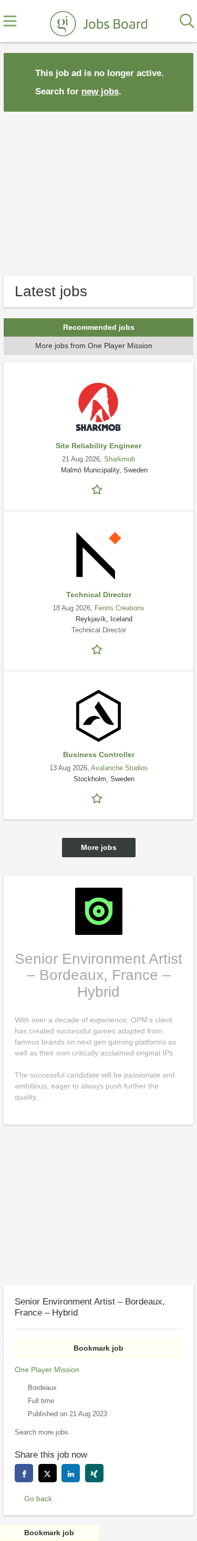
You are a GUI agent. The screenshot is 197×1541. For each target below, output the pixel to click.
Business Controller (98, 754)
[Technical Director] (98, 556)
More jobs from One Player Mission (93, 345)
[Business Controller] (98, 715)
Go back (38, 1498)
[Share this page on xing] (94, 1473)
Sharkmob (119, 459)
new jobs (100, 91)
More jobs (99, 847)
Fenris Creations (119, 608)
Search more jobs (41, 1432)
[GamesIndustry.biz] (98, 21)
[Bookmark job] (98, 489)
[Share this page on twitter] (47, 1473)
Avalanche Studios (119, 768)
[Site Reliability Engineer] (98, 407)
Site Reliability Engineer (98, 445)
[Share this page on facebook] (24, 1473)
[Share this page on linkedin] (70, 1473)
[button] (177, 81)
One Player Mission (47, 1369)
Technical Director (98, 594)
